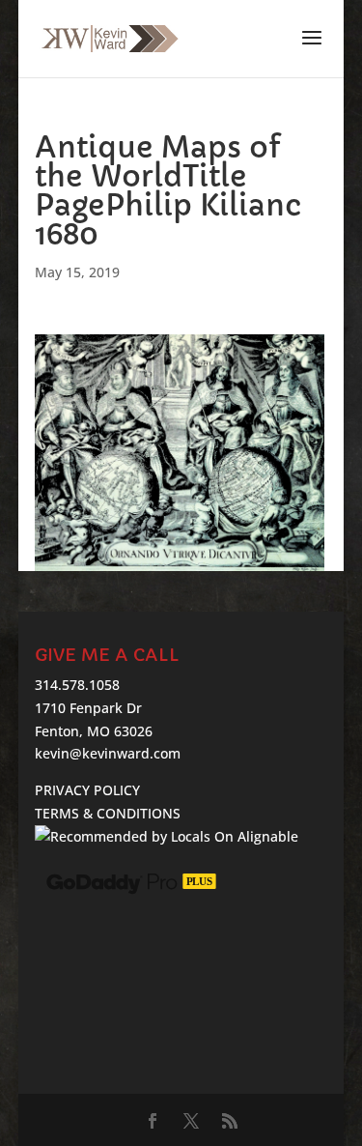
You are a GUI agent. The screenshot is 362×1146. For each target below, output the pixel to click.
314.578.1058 (77, 684)
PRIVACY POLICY (87, 790)
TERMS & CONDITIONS (108, 813)
